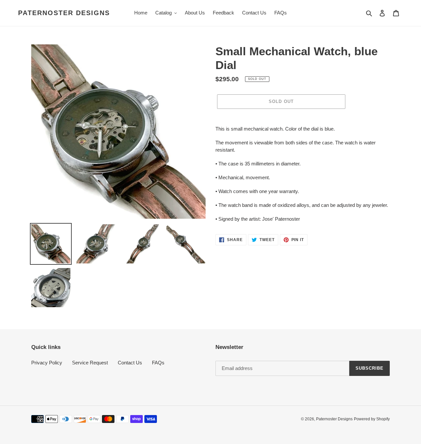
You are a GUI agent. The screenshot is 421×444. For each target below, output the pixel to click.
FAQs (158, 362)
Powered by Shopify (372, 419)
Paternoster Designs (64, 12)
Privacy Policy (46, 362)
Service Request (90, 362)
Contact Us (130, 362)
